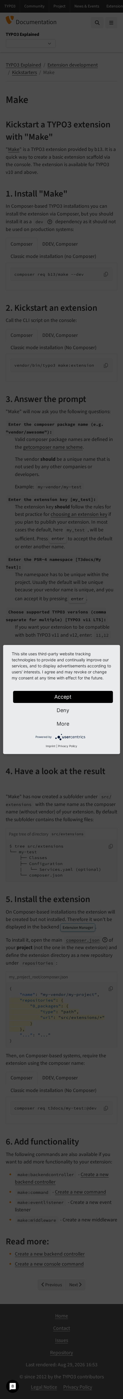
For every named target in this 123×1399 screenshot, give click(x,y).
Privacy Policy (67, 746)
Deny (63, 710)
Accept (63, 697)
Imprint (50, 746)
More (63, 724)
